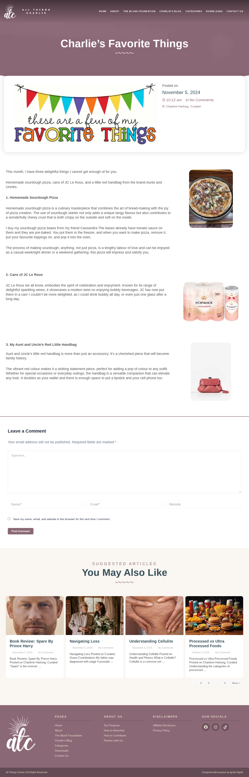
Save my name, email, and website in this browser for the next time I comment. (61, 519)
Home (102, 11)
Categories (194, 11)
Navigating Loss (85, 641)
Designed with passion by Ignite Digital (222, 772)
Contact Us (235, 11)
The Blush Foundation (139, 11)
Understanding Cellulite (151, 641)
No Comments (45, 652)
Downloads (214, 11)
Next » (236, 683)
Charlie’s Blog (170, 11)
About (114, 11)
